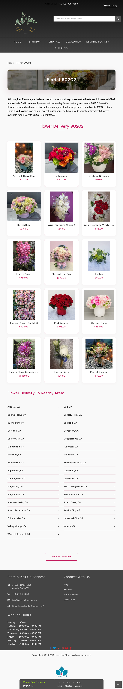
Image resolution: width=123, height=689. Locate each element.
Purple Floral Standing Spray (24, 372)
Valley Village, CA (17, 526)
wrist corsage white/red (99, 225)
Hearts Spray (24, 274)
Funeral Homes (71, 594)
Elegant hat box (61, 274)
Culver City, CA (16, 438)
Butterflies (24, 225)
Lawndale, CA (71, 470)
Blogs (66, 584)
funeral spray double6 (24, 323)
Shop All (54, 41)
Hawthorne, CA (16, 462)
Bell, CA (68, 406)
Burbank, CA (70, 422)
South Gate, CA (72, 502)
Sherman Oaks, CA (18, 502)
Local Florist (69, 599)
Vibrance (61, 176)
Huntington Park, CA (75, 462)
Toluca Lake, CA (16, 518)
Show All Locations (61, 556)
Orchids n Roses (99, 176)
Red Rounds (61, 323)
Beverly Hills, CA (73, 414)
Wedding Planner (97, 41)
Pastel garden (99, 372)
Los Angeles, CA (16, 478)
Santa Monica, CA (73, 494)
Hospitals (68, 589)
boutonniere (61, 372)
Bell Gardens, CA (17, 414)
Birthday (35, 41)
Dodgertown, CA (73, 438)
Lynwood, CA (71, 478)
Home (17, 41)
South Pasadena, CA (19, 510)
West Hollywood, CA (19, 534)
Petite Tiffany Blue (23, 176)
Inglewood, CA (15, 470)
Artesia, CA (14, 406)
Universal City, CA (73, 518)
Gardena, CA (14, 454)
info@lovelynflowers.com (24, 600)
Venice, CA (69, 526)
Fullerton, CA (71, 446)
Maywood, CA (15, 486)
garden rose (99, 323)
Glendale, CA (71, 454)
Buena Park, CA (16, 422)
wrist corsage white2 (61, 225)
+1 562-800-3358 (68, 4)
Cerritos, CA (14, 430)
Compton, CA (71, 430)
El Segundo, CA (16, 446)
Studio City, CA (72, 510)
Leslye (99, 274)
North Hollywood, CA (75, 486)
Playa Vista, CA (16, 494)
